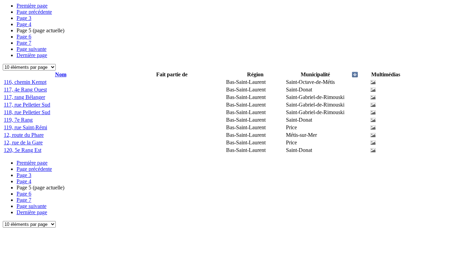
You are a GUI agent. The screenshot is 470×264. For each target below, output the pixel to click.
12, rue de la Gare (23, 142)
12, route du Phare (24, 135)
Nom (60, 74)
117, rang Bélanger (24, 97)
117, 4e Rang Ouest (25, 89)
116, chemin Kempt (25, 82)
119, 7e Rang (18, 120)
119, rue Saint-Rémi (25, 127)
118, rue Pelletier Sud (27, 112)
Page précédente (34, 12)
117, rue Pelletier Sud (27, 105)
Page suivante (31, 49)
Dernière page (32, 55)
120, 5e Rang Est (22, 150)
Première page (32, 6)
